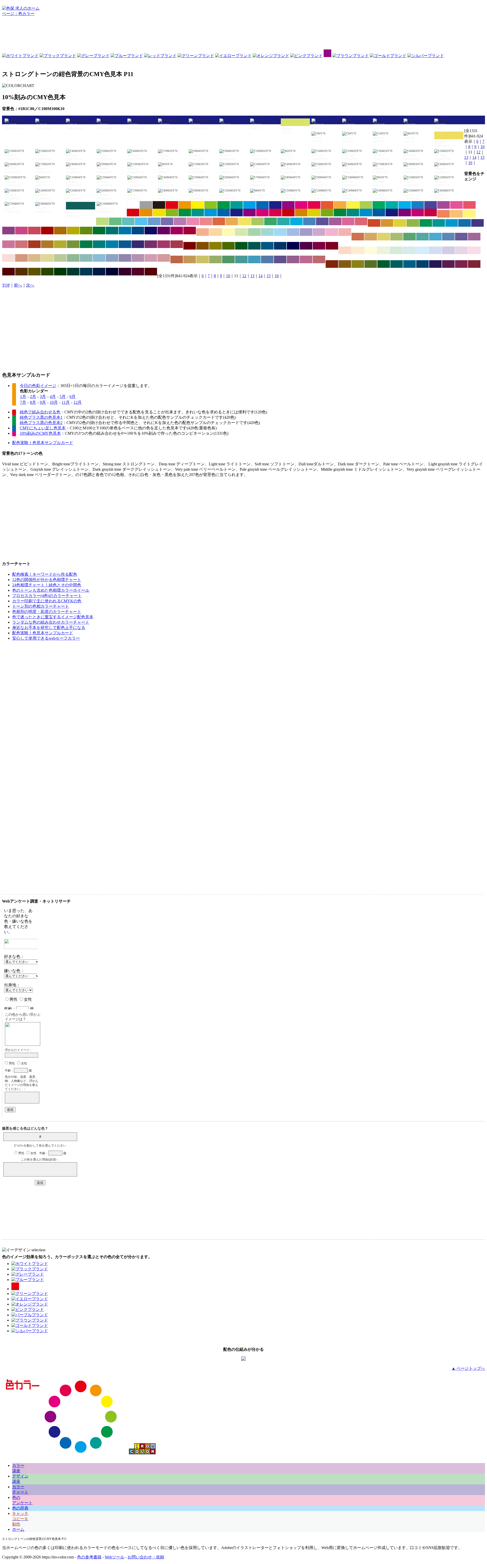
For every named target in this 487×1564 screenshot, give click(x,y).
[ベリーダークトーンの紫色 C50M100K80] (125, 271)
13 (466, 157)
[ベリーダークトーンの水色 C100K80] (86, 271)
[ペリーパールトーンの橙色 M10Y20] (358, 250)
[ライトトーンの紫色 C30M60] (180, 221)
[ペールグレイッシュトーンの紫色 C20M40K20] (138, 258)
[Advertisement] (243, 34)
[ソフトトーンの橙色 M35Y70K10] (231, 221)
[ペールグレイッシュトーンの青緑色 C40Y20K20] (86, 258)
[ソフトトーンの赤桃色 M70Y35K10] (361, 221)
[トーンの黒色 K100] (159, 205)
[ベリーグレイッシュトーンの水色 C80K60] (409, 264)
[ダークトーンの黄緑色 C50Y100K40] (86, 230)
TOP (6, 285)
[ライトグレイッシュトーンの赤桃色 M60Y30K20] (21, 244)
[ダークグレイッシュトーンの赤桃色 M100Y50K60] (332, 246)
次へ (30, 285)
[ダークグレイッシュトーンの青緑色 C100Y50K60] (254, 246)
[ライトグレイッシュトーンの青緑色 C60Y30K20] (422, 236)
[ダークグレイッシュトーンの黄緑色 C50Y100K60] (228, 246)
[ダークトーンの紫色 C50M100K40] (164, 230)
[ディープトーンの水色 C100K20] (366, 212)
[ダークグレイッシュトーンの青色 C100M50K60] (280, 246)
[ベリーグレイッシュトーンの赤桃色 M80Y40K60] (474, 264)
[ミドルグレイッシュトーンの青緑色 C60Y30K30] (241, 259)
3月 (43, 396)
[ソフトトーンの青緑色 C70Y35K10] (283, 221)
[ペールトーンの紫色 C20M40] (319, 232)
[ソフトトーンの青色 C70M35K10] (309, 221)
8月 (33, 402)
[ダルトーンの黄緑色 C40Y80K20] (413, 223)
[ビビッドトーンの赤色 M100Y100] (172, 205)
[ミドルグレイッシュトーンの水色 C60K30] (254, 259)
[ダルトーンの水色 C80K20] (451, 223)
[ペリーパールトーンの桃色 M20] (474, 250)
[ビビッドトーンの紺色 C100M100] (275, 205)
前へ (18, 285)
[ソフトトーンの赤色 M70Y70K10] (219, 221)
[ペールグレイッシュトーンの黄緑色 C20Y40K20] (60, 258)
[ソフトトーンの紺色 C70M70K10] (322, 221)
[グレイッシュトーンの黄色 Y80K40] (60, 244)
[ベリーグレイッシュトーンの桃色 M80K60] (461, 264)
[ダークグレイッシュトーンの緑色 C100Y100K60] (241, 246)
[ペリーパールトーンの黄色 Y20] (370, 250)
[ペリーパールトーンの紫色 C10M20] (461, 250)
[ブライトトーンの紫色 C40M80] (443, 205)
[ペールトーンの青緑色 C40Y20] (267, 232)
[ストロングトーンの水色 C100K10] (210, 212)
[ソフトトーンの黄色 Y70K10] (244, 221)
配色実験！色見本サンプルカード (42, 443)
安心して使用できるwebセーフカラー (46, 638)
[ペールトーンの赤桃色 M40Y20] (345, 232)
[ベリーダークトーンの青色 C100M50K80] (99, 271)
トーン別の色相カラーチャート (40, 606)
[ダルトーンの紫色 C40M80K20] (8, 230)
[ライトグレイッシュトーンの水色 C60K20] (435, 236)
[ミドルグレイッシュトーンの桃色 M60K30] (306, 259)
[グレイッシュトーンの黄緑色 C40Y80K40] (73, 244)
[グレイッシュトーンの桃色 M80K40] (164, 244)
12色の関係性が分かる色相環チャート (46, 579)
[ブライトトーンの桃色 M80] (456, 205)
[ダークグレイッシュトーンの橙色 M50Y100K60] (202, 246)
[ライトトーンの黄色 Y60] (469, 214)
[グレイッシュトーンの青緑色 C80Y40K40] (99, 244)
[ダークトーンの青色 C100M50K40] (138, 230)
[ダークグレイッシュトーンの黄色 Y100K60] (215, 246)
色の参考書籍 (89, 1557)
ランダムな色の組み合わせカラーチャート (50, 622)
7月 (23, 402)
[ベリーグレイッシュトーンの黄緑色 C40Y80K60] (370, 264)
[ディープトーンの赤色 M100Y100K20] (288, 212)
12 (478, 152)
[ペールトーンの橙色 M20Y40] (215, 232)
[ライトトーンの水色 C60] (141, 221)
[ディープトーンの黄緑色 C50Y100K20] (327, 212)
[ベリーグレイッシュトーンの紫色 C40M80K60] (448, 264)
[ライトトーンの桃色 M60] (193, 221)
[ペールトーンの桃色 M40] (332, 232)
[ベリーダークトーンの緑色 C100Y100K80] (60, 271)
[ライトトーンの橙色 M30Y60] (456, 214)
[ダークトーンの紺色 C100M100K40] (151, 230)
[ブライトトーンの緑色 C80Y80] (379, 205)
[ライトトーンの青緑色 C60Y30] (128, 221)
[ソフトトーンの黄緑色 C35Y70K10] (257, 221)
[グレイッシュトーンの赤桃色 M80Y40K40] (176, 244)
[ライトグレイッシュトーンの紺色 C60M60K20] (461, 236)
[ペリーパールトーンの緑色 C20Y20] (396, 250)
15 (482, 157)
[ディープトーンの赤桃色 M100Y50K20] (430, 212)
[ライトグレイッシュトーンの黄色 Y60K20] (383, 236)
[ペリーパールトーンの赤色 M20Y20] (345, 250)
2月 (33, 396)
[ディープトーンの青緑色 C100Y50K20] (353, 212)
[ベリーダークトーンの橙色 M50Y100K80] (21, 271)
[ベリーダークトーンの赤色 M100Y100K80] (8, 271)
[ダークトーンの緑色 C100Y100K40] (99, 230)
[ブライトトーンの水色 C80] (404, 205)
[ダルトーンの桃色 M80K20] (21, 230)
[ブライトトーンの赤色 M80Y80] (327, 205)
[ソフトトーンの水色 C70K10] (296, 221)
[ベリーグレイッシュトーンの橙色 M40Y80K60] (345, 264)
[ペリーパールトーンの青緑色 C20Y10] (409, 250)
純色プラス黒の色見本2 (41, 422)
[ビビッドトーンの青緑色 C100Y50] (236, 205)
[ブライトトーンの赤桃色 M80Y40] (469, 205)
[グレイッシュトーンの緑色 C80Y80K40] (86, 244)
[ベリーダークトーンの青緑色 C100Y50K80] (73, 271)
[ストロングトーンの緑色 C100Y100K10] (185, 212)
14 (474, 157)
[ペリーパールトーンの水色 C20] (422, 250)
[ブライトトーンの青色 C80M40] (417, 205)
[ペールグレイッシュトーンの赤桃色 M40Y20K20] (164, 258)
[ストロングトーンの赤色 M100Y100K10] (133, 212)
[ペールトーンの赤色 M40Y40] (202, 232)
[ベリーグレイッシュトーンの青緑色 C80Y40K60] (396, 264)
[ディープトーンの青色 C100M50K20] (379, 212)
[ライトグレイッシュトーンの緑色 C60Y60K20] (409, 236)
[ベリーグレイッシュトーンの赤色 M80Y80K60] (332, 264)
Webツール (114, 1557)
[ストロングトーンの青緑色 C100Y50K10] (198, 212)
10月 (54, 402)
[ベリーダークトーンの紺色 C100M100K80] (112, 271)
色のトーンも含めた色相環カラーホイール (50, 590)
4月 (53, 396)
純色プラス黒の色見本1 (41, 417)
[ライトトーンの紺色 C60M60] (167, 221)
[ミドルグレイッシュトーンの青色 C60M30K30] (267, 259)
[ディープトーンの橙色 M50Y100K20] (301, 212)
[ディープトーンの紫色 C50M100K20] (404, 212)
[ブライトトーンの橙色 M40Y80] (340, 205)
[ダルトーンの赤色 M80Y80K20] (374, 223)
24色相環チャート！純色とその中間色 (46, 585)
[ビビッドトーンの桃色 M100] (301, 205)
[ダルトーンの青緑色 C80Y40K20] (438, 223)
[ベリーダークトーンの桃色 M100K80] (138, 271)
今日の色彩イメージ (38, 385)
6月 (72, 396)
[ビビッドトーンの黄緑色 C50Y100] (210, 205)
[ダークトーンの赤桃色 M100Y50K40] (189, 230)
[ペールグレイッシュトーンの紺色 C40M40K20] (125, 258)
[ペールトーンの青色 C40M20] (293, 232)
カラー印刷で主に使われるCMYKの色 (46, 601)
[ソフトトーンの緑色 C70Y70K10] (270, 221)
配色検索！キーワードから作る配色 (44, 574)
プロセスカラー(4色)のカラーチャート (47, 595)
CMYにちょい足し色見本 (43, 428)
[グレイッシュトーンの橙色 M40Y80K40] (47, 244)
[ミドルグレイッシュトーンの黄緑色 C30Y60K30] (215, 259)
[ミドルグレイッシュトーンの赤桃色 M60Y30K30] (319, 259)
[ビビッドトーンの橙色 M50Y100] (185, 205)
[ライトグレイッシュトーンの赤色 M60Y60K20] (358, 236)
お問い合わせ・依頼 (146, 1557)
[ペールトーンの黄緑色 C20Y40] (241, 232)
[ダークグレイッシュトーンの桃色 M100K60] (319, 246)
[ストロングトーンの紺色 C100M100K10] (236, 212)
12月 (78, 402)
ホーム (18, 1529)
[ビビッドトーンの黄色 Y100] (198, 205)
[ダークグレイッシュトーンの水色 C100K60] (267, 246)
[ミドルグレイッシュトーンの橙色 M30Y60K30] (189, 259)
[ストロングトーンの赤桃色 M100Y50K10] (275, 212)
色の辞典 (20, 1508)
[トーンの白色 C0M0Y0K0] (133, 205)
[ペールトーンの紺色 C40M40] (306, 232)
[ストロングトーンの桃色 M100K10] (262, 212)
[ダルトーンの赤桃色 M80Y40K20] (34, 230)
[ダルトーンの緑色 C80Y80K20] (426, 223)
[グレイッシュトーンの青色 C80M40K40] (125, 244)
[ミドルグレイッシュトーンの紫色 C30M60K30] (293, 259)
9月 (43, 402)
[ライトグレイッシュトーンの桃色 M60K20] (8, 244)
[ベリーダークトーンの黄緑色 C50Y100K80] (47, 271)
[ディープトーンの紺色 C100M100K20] (392, 212)
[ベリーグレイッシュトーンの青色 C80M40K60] (422, 264)
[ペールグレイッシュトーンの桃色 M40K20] (151, 258)
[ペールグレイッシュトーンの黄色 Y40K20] (47, 258)
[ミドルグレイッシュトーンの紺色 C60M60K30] (280, 259)
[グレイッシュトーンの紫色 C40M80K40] (151, 244)
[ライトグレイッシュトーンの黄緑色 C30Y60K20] (396, 236)
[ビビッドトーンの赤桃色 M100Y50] (314, 205)
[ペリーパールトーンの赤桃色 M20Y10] (8, 258)
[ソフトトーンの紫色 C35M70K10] (335, 221)
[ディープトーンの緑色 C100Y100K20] (340, 212)
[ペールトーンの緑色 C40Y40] (254, 232)
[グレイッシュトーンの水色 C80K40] (112, 244)
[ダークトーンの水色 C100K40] (125, 230)
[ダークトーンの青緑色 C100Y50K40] (112, 230)
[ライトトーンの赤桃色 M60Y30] (206, 221)
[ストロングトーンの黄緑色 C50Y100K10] (172, 212)
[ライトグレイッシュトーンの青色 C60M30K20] (448, 236)
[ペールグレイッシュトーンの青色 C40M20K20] (112, 258)
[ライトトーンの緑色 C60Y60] (115, 221)
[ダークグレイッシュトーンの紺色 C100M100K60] (293, 246)
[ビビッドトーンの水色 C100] (249, 205)
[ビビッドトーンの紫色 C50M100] (288, 205)
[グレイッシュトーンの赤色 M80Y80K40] (34, 244)
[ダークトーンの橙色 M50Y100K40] (60, 230)
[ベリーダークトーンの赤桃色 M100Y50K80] (151, 271)
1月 (23, 396)
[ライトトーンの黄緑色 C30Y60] (102, 221)
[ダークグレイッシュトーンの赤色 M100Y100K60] (189, 246)
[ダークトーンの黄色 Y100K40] (73, 230)
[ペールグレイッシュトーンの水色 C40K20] (99, 258)
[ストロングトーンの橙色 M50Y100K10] (146, 212)
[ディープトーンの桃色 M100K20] (417, 212)
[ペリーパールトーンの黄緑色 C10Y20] (383, 250)
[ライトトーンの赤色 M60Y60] (443, 214)
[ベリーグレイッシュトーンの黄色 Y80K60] (358, 264)
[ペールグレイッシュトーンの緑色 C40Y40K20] (73, 258)
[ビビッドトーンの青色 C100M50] (262, 205)
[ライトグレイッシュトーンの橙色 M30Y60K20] (370, 236)
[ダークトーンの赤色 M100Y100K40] (47, 230)
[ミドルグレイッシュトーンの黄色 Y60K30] (202, 259)
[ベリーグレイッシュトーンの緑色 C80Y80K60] (383, 264)
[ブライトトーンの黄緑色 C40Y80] (366, 205)
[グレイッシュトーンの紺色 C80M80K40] (138, 244)
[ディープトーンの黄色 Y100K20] (314, 212)
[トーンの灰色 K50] (146, 205)
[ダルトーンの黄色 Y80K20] (400, 223)
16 (470, 163)
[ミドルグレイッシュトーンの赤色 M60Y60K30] (176, 259)
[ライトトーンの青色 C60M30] (154, 221)
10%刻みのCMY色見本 (40, 433)
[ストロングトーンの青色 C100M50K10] (223, 212)
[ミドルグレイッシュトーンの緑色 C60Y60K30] (228, 259)
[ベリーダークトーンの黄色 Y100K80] (34, 271)
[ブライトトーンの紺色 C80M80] (430, 205)
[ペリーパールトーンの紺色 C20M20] (448, 250)
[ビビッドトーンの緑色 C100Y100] (223, 205)
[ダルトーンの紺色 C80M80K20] (477, 223)
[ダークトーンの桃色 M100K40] (176, 230)
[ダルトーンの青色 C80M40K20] (464, 223)
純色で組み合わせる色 (40, 412)
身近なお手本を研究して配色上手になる (48, 627)
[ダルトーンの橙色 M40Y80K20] (387, 223)
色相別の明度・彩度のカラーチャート (46, 611)
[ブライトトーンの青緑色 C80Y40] (392, 205)
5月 (63, 396)
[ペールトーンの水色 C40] (280, 232)
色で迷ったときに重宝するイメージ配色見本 (52, 617)
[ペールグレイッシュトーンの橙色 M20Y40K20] (34, 258)
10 (482, 147)
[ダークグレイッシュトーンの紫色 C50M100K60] (306, 246)
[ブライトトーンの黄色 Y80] (353, 205)
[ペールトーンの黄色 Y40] (228, 232)
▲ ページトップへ (468, 1368)
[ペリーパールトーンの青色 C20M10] (435, 250)
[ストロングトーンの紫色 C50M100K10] (249, 212)
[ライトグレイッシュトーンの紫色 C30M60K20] (474, 236)
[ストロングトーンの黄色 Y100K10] (159, 212)
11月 (66, 402)
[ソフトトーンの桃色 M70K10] (348, 221)
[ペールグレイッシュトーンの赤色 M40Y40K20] (21, 258)
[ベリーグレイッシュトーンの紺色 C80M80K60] (435, 264)
